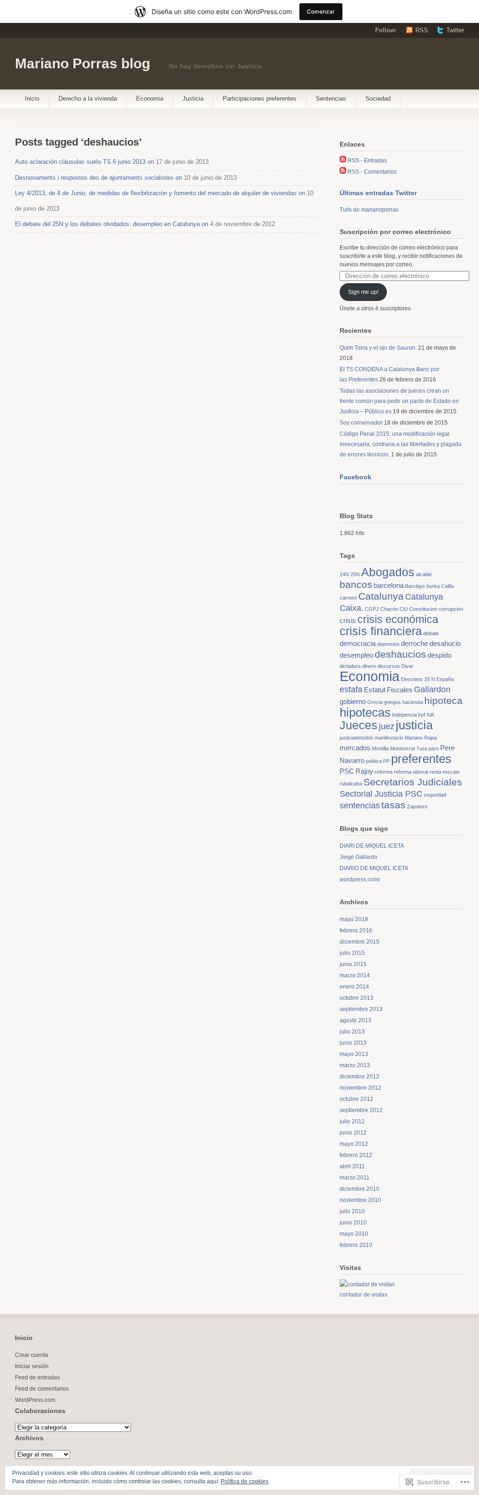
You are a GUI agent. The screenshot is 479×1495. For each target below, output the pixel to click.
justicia (414, 725)
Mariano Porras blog (82, 63)
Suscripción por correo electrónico (395, 231)
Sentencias (331, 98)
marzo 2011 (355, 1177)
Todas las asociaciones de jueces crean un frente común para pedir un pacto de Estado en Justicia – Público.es (399, 401)
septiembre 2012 (361, 1110)
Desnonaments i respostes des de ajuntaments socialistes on (98, 177)
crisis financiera (381, 631)
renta (435, 772)
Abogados (387, 572)
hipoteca (443, 700)
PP (386, 761)
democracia (358, 643)
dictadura (350, 666)
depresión (388, 644)
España (445, 679)
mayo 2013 (354, 1054)
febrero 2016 (356, 930)
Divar (407, 666)
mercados (355, 748)
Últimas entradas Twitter (378, 193)
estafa (351, 689)
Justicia (192, 98)
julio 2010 (352, 1211)
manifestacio (389, 737)
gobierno (353, 701)
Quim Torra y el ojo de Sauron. (378, 347)
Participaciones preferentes (260, 98)
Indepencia (404, 715)
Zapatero (417, 806)
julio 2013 (352, 1031)
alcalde (424, 574)
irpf (421, 715)
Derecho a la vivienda (87, 98)
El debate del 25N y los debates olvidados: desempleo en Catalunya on (111, 223)
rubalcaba (351, 783)
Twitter (455, 30)
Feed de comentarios (42, 1388)
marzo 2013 (355, 1065)
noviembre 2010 (360, 1200)
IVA (430, 715)
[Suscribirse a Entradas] (343, 160)
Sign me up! (363, 292)
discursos (388, 666)
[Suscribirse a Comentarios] (343, 172)
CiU (403, 609)
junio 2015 (353, 964)
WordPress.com (35, 1400)
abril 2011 (352, 1166)
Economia (149, 98)
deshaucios (400, 654)
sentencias (360, 805)
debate (431, 633)
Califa (447, 586)
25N (355, 574)
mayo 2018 (354, 919)
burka (433, 586)
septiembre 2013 (361, 1009)
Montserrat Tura (408, 748)
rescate (451, 772)
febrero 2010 (356, 1245)
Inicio (32, 98)
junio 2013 (353, 1043)
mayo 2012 (354, 1144)
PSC (347, 771)
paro (433, 748)
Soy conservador (361, 422)
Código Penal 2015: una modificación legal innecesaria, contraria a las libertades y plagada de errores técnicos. (401, 444)
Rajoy (364, 771)
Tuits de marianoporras (369, 209)
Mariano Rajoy (421, 737)
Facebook (355, 477)
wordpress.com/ (360, 879)
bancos (356, 584)
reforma (383, 772)
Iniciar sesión (32, 1366)
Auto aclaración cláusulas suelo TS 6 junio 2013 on (84, 161)
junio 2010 (353, 1222)
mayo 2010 (354, 1234)
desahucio (445, 643)
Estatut (374, 690)
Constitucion (423, 609)
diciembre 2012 (359, 1076)
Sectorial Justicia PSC (381, 794)
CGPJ (372, 609)
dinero (369, 666)
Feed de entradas (37, 1377)
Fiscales (400, 690)
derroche (414, 643)
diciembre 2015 (359, 941)
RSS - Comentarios (372, 172)
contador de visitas (363, 1294)
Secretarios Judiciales (412, 782)
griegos (392, 702)
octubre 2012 (356, 1099)
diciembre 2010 (359, 1189)
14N (344, 574)
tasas (393, 804)
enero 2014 (354, 986)
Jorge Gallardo (358, 857)
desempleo (356, 655)
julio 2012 (352, 1121)
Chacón (389, 609)
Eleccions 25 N (418, 679)
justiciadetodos (356, 737)
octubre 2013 (356, 998)
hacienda (412, 702)
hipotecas (365, 712)
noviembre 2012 (360, 1088)
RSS (421, 30)
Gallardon (432, 689)
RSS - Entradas (367, 160)
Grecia (375, 702)
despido (439, 655)
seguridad (435, 795)
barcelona (389, 585)
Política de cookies (245, 1481)
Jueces (358, 725)
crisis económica (397, 619)
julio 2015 (352, 953)
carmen (348, 598)
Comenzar (321, 11)
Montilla (380, 748)
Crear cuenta (31, 1355)
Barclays (415, 586)
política (374, 761)
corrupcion (451, 609)
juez (386, 726)
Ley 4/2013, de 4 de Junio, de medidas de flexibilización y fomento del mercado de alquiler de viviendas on (160, 193)
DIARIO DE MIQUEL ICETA (374, 868)
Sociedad (378, 98)
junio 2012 (353, 1132)
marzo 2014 (355, 975)
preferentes (421, 758)
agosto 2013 (355, 1020)
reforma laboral (411, 772)
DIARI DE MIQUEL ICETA (372, 846)
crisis (348, 620)
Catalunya (381, 596)
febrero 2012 (356, 1155)
